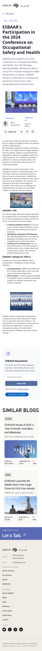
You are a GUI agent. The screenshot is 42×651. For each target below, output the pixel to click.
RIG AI (4, 579)
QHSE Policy (7, 615)
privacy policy (23, 389)
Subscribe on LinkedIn (16, 394)
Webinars (6, 606)
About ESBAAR (8, 593)
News (4, 602)
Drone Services (8, 571)
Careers (5, 619)
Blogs (4, 597)
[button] (37, 5)
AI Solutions (7, 575)
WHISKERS (6, 584)
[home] (18, 5)
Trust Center (7, 611)
